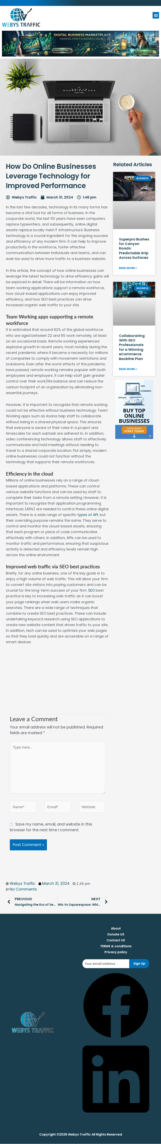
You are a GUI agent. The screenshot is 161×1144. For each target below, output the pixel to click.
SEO (91, 590)
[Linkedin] (115, 1116)
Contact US (116, 940)
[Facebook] (115, 1037)
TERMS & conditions (116, 946)
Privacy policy (115, 952)
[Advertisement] (57, 682)
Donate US (115, 934)
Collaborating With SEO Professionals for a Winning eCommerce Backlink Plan (132, 347)
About (116, 928)
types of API (87, 514)
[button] (156, 15)
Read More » (128, 268)
